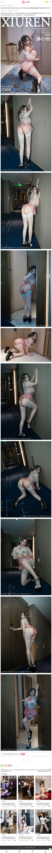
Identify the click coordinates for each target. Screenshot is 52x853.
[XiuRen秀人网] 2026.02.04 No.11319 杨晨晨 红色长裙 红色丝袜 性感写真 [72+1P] (8, 804)
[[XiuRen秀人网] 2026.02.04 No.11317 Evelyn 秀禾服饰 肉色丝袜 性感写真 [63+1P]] (43, 788)
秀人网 (11, 10)
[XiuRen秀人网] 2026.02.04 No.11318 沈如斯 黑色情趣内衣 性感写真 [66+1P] (26, 804)
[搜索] (3, 2)
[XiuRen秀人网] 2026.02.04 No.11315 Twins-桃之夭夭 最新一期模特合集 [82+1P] (26, 837)
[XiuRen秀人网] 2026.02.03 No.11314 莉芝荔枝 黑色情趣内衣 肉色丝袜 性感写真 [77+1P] (43, 837)
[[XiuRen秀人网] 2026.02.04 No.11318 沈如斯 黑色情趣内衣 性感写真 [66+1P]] (26, 788)
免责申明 (30, 847)
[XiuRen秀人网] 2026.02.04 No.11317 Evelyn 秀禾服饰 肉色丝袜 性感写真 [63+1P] (43, 804)
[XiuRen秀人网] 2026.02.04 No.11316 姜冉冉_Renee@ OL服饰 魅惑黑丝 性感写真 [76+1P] (9, 837)
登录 (23, 754)
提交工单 (33, 847)
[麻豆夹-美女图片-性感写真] (26, 2)
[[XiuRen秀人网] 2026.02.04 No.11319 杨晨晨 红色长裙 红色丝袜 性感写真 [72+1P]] (9, 788)
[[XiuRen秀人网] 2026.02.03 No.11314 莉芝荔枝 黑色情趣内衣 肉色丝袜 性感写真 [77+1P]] (43, 821)
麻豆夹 (27, 847)
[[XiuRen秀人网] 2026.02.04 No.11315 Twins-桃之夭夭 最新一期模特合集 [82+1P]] (26, 821)
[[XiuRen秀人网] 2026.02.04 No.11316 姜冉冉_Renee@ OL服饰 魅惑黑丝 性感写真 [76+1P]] (9, 821)
